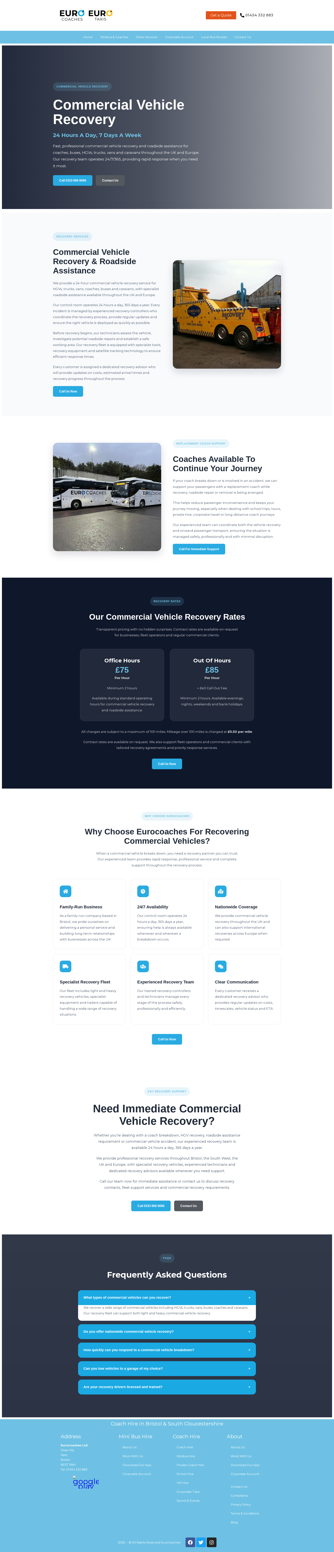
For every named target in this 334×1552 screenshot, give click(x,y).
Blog (234, 1522)
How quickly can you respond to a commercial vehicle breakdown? (167, 1350)
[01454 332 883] (242, 15)
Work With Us (133, 1456)
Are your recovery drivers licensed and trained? (167, 1387)
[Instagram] (211, 1542)
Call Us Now (68, 391)
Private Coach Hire (190, 1465)
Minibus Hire (186, 1456)
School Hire (185, 1474)
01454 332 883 (259, 15)
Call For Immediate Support (199, 549)
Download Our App (137, 1465)
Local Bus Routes (214, 37)
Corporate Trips (188, 1492)
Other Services (146, 37)
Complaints (239, 1495)
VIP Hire (183, 1483)
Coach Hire (185, 1447)
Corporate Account (179, 37)
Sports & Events (188, 1500)
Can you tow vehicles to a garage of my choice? (167, 1368)
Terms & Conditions (245, 1513)
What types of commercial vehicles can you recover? (168, 1297)
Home (88, 37)
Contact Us (242, 37)
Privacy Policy (241, 1504)
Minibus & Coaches (114, 37)
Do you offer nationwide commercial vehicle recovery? (167, 1332)
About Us (129, 1447)
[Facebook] (190, 1542)
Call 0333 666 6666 (72, 180)
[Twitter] (201, 1542)
